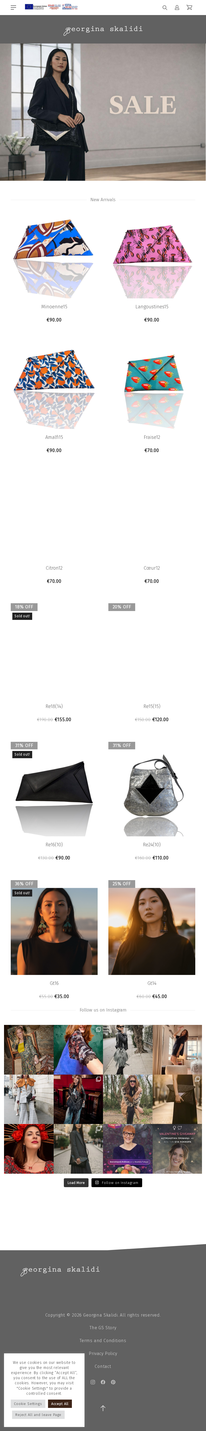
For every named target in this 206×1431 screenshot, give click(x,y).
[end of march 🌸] (78, 1050)
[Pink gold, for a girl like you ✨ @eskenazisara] (29, 1050)
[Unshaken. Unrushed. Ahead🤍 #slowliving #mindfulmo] (177, 1050)
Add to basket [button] (54, 320)
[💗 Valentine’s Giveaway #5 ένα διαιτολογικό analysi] (128, 1149)
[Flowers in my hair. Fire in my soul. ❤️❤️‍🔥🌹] (29, 1149)
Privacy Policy (103, 1353)
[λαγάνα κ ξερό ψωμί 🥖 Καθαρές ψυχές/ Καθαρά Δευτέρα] (128, 1099)
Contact (103, 1366)
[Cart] (189, 7)
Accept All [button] (60, 1404)
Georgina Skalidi (100, 1315)
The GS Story (103, 1327)
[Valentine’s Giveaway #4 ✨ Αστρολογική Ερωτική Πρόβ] (177, 1149)
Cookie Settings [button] (28, 1404)
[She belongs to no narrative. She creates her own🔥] (177, 1099)
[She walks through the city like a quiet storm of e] (29, 1099)
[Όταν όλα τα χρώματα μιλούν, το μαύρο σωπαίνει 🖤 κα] (78, 1149)
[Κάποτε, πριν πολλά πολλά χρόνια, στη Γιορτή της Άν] (78, 1099)
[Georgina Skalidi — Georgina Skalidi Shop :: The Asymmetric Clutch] (103, 31)
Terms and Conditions (103, 1340)
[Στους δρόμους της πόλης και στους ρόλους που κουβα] (128, 1050)
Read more (54, 719)
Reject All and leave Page (38, 1415)
